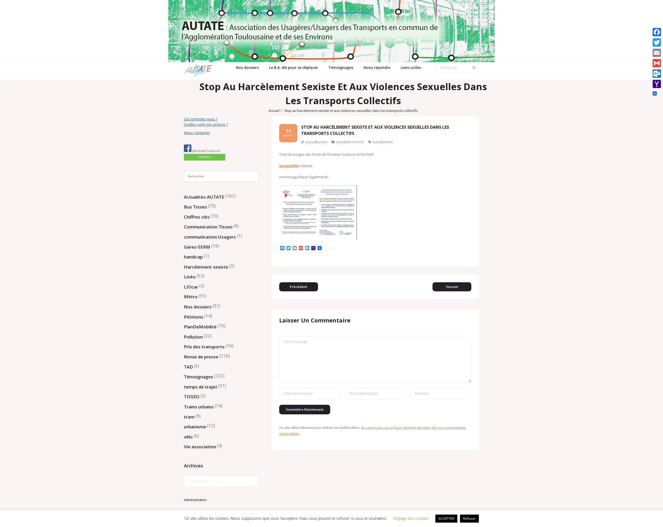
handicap (193, 257)
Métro (191, 297)
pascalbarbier (317, 142)
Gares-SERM (197, 247)
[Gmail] (657, 63)
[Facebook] (657, 32)
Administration (195, 499)
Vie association (200, 447)
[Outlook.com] (657, 73)
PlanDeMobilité (200, 327)
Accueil (274, 110)
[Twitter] (657, 42)
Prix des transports (204, 347)
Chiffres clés (197, 217)
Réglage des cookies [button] (411, 518)
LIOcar (191, 287)
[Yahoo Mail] (657, 84)
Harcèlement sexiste (206, 267)
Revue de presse (201, 357)
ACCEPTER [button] (446, 518)
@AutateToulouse (205, 150)
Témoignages (198, 377)
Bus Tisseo (195, 207)
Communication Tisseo (208, 227)
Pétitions (193, 317)
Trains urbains (199, 407)
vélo (188, 437)
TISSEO (191, 397)
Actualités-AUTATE (350, 142)
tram (189, 417)
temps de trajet (200, 387)
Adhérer (204, 157)
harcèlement (383, 142)
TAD (188, 367)
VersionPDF (289, 165)
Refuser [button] (469, 518)
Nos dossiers (198, 307)
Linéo (190, 277)
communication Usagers (210, 237)
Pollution (193, 337)
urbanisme (195, 427)
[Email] (657, 53)
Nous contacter (197, 132)
